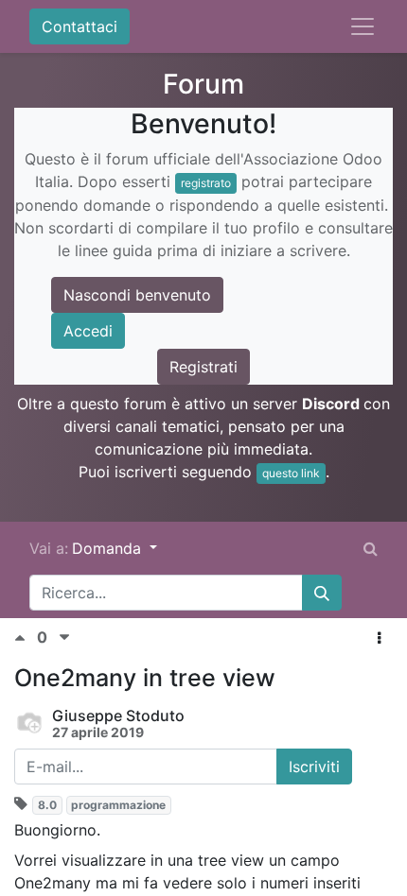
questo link (291, 473)
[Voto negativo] (64, 637)
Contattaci (79, 26)
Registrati (203, 366)
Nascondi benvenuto (137, 294)
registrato (206, 183)
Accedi (88, 330)
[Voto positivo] (25, 637)
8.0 (47, 805)
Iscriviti (314, 766)
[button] (379, 638)
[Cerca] (322, 593)
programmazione (118, 805)
